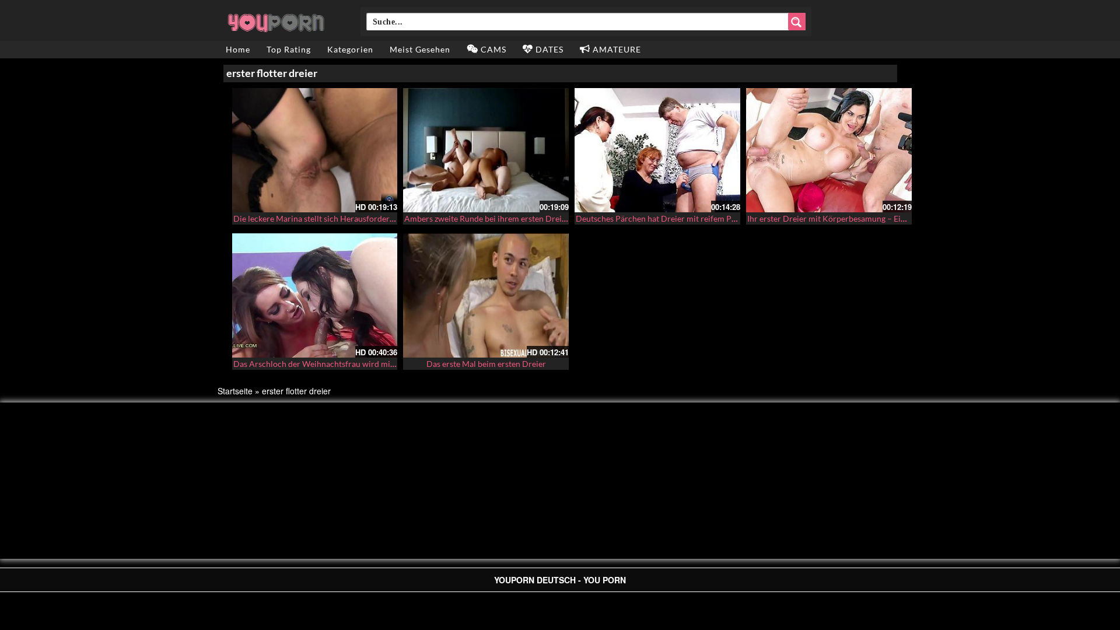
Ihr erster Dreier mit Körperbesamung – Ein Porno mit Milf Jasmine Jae (876, 218)
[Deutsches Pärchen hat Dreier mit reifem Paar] (657, 150)
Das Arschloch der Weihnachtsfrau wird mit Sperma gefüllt (340, 364)
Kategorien (350, 49)
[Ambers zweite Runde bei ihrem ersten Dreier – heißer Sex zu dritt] (486, 150)
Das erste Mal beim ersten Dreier (486, 364)
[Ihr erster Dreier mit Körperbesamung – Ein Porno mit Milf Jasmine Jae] (829, 150)
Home (238, 49)
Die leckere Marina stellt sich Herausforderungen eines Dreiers (347, 218)
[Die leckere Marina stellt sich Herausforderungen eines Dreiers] (315, 150)
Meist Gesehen (420, 49)
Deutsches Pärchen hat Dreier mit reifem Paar (659, 218)
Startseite (235, 391)
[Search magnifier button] (797, 21)
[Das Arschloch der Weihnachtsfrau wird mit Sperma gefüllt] (315, 295)
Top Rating (289, 49)
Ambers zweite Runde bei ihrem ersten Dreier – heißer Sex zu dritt (523, 218)
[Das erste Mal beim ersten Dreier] (486, 295)
